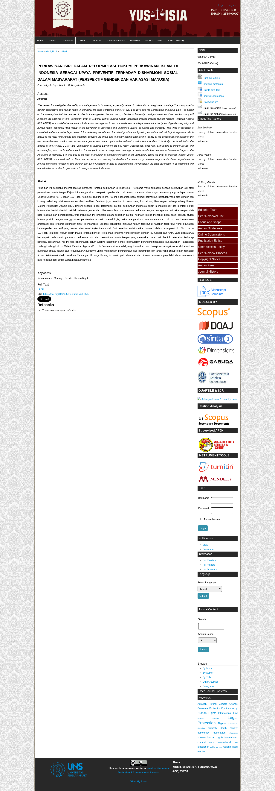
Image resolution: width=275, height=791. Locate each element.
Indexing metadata (213, 84)
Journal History (176, 40)
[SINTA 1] (216, 354)
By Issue (207, 668)
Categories (67, 40)
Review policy (210, 102)
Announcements (116, 40)
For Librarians (210, 569)
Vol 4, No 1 (51, 51)
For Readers (209, 560)
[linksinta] (216, 331)
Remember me (212, 519)
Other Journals (211, 681)
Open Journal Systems (212, 691)
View (205, 544)
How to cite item (211, 90)
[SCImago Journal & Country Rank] (217, 399)
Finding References (213, 96)
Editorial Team (153, 40)
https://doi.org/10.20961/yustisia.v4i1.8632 (66, 294)
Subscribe (208, 549)
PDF (41, 289)
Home (40, 40)
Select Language (207, 582)
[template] (212, 296)
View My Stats (138, 781)
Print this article (211, 78)
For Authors (209, 564)
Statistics (135, 40)
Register (232, 5)
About (52, 40)
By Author (208, 672)
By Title (207, 677)
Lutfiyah (63, 51)
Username (203, 498)
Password (203, 508)
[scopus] (214, 316)
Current (82, 40)
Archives (97, 40)
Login (221, 5)
